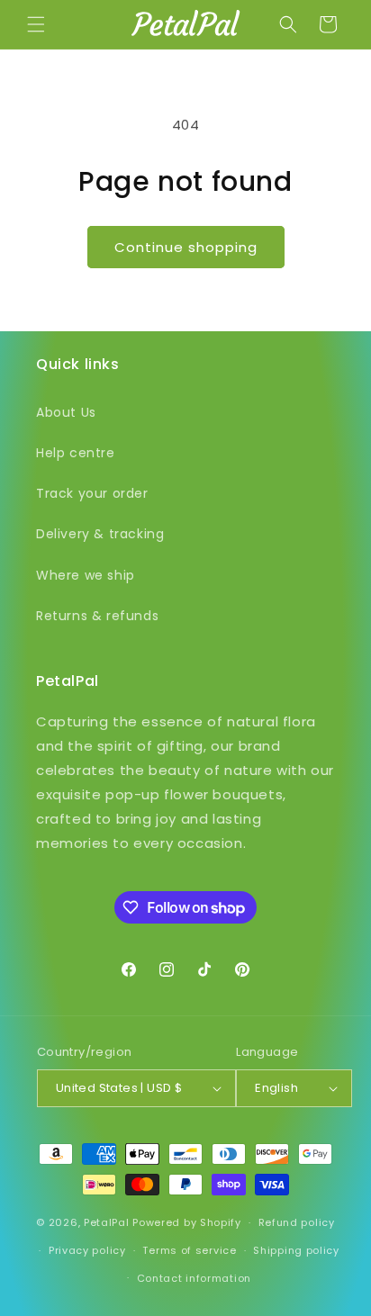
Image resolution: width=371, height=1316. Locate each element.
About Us (66, 412)
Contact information (194, 1278)
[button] (36, 24)
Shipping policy (296, 1250)
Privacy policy (87, 1250)
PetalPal (107, 1222)
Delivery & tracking (100, 534)
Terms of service (189, 1250)
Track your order (92, 493)
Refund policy (296, 1222)
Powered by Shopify (186, 1222)
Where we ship (85, 575)
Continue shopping (186, 247)
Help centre (75, 453)
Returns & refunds (97, 616)
